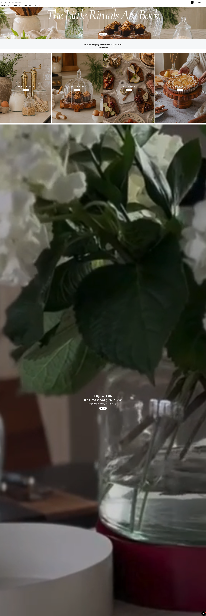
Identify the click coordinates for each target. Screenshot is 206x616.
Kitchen (15, 5)
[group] (25, 88)
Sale (39, 5)
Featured (3, 5)
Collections (9, 5)
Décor (29, 5)
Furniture (34, 5)
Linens (20, 5)
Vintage (25, 5)
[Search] (192, 2)
